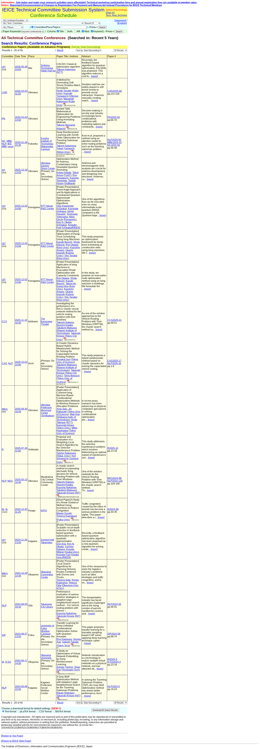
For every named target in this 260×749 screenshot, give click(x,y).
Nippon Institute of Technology (67, 331)
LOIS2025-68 (114, 91)
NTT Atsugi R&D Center (47, 207)
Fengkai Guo (63, 359)
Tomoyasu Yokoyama (67, 215)
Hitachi (61, 128)
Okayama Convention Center (47, 575)
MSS (10, 481)
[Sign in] (110, 12)
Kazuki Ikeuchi (64, 242)
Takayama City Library (47, 605)
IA (6, 509)
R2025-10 (112, 448)
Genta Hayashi (65, 212)
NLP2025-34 (114, 363)
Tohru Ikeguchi (72, 375)
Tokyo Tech (63, 645)
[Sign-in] (64, 105)
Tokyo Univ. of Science (67, 360)
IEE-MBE (7, 145)
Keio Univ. (62, 247)
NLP (4, 143)
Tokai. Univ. (63, 456)
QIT (4, 67)
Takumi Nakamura (66, 145)
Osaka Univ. (71, 552)
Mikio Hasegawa (67, 429)
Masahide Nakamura (65, 100)
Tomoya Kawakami (67, 516)
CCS (4, 321)
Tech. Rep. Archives (116, 15)
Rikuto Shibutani (65, 693)
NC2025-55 (113, 145)
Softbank (69, 183)
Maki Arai (75, 414)
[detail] (11, 146)
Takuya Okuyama (66, 125)
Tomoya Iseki (64, 580)
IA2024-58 (113, 509)
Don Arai (61, 544)
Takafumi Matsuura (67, 328)
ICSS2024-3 (114, 662)
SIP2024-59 (113, 634)
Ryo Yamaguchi (67, 176)
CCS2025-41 (114, 320)
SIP (4, 635)
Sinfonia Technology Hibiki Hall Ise (48, 68)
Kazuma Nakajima (66, 487)
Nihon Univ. (63, 152)
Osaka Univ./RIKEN (68, 556)
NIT (78, 493)
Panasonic (70, 219)
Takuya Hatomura (66, 69)
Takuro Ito (70, 283)
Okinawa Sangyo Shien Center (48, 166)
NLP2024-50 (114, 604)
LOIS (4, 92)
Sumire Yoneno (65, 667)
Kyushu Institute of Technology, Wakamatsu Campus (47, 143)
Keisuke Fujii (64, 554)
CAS (4, 363)
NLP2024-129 (114, 481)
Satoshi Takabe (70, 642)
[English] (122, 23)
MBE (9, 141)
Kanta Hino (63, 286)
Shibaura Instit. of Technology (66, 418)
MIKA (5, 409)
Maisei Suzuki (64, 513)
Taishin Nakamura (66, 453)
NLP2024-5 (113, 686)
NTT (59, 72)
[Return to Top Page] (12, 736)
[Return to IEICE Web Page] (16, 741)
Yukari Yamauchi (66, 148)
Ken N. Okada (64, 222)
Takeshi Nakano (65, 322)
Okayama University (46, 656)
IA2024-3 (112, 659)
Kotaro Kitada (64, 172)
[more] (94, 76)
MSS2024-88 (114, 478)
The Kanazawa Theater (46, 321)
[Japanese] (120, 20)
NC (3, 141)
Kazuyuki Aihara (65, 425)
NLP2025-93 (114, 139)
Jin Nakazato (64, 410)
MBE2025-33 (114, 142)
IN (3, 509)
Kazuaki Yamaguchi (64, 94)
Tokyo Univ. (63, 428)
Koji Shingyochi (66, 457)
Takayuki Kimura (65, 493)
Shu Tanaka (70, 255)
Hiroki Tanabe (64, 90)
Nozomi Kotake (65, 325)
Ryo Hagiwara (64, 639)
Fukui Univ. (63, 519)
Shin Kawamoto (65, 206)
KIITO (44, 510)
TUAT (67, 175)
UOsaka (61, 208)
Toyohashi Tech (70, 670)
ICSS (8, 662)
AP (3, 170)
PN (3, 118)
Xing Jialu (62, 409)
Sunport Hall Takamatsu (47, 541)
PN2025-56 (113, 117)
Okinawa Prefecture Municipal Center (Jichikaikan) (47, 410)
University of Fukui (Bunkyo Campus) (47, 629)
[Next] (60, 50)
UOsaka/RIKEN (71, 227)
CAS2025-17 (114, 360)
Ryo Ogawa (72, 244)
